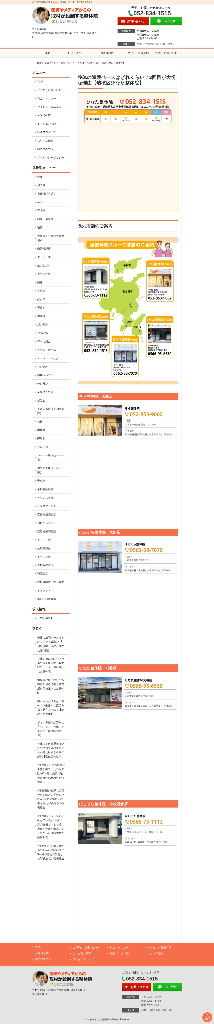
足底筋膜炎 (44, 548)
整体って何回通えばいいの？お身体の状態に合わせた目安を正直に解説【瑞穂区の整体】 (50, 750)
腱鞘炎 (41, 316)
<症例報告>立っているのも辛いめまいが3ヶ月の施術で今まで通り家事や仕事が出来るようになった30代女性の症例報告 (50, 827)
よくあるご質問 (46, 123)
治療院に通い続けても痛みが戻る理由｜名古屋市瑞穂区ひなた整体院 (50, 686)
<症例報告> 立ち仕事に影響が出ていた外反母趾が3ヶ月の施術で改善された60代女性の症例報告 (51, 773)
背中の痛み (44, 341)
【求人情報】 (45, 618)
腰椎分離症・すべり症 (50, 582)
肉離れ (41, 430)
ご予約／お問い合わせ (166, 53)
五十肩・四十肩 (46, 349)
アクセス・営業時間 (137, 53)
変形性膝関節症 (46, 531)
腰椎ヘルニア (45, 375)
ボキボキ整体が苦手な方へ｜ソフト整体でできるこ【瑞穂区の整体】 (50, 729)
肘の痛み (42, 324)
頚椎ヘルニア (45, 523)
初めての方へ (45, 149)
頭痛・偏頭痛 (45, 219)
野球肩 (41, 480)
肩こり (41, 185)
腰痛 (40, 176)
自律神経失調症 (46, 193)
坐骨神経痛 (44, 248)
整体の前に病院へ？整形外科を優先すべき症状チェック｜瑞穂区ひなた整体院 (50, 665)
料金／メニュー (77, 53)
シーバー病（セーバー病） (50, 457)
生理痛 (41, 290)
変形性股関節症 (46, 514)
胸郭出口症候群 (46, 599)
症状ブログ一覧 (46, 132)
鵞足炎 (41, 400)
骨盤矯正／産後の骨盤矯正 (50, 238)
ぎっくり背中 (45, 540)
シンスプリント (46, 506)
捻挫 (40, 421)
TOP (47, 53)
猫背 (40, 227)
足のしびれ (44, 265)
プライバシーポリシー (50, 157)
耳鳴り (41, 210)
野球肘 (41, 438)
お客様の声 (107, 53)
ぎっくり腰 (44, 257)
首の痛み (42, 366)
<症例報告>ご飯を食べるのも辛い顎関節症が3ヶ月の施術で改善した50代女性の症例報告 (50, 852)
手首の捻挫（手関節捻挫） (50, 411)
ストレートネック (48, 358)
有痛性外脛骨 (45, 392)
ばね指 (41, 299)
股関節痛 (42, 333)
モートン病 (44, 556)
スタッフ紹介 (45, 140)
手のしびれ (44, 274)
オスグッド (44, 590)
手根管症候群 (45, 489)
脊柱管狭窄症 (45, 565)
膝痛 (40, 282)
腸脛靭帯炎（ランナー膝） (50, 470)
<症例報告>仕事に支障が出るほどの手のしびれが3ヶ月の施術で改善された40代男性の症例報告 (50, 799)
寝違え (41, 307)
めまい (41, 202)
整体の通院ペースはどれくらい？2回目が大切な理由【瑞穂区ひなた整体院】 (50, 644)
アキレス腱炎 (45, 497)
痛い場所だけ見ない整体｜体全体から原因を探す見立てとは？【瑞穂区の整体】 (50, 707)
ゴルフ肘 (42, 446)
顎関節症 (42, 573)
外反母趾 (42, 383)
